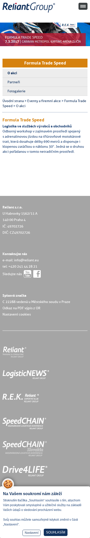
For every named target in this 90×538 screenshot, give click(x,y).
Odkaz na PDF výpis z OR (21, 308)
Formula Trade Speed (45, 63)
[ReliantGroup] (29, 13)
